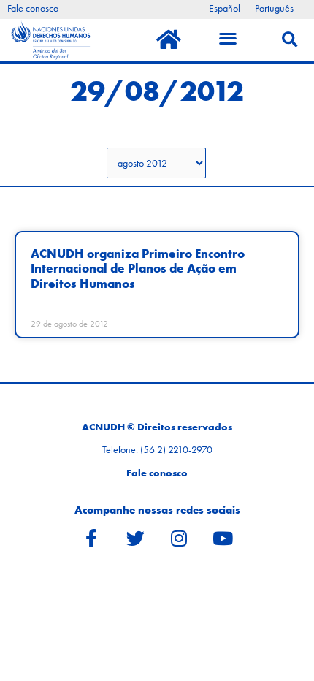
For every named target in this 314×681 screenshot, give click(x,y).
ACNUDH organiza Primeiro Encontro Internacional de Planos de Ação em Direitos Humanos (138, 269)
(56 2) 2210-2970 (176, 450)
